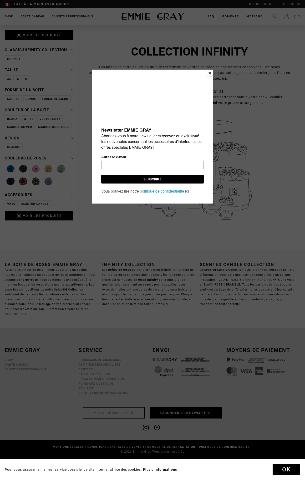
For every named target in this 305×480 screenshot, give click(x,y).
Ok (286, 469)
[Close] (209, 73)
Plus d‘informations (160, 469)
